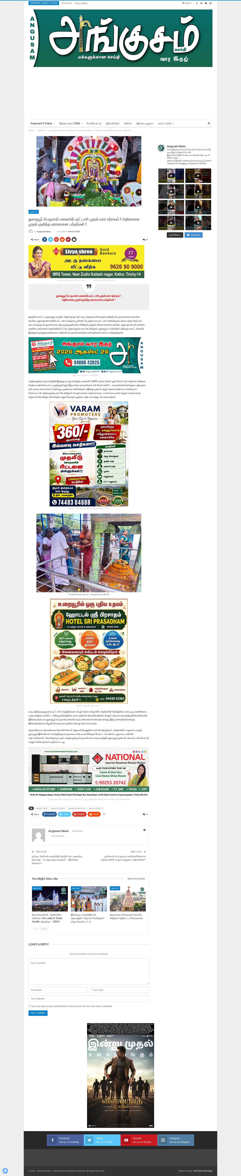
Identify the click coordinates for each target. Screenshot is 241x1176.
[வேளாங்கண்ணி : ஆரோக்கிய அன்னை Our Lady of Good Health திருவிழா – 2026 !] (50, 898)
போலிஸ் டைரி (94, 123)
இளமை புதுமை (145, 123)
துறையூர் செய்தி (41, 808)
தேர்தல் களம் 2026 (69, 123)
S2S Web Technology (203, 1171)
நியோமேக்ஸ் (112, 123)
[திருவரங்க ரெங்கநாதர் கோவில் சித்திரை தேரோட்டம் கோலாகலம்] (128, 898)
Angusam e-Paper (41, 123)
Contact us (66, 3)
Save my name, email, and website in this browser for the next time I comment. (71, 1006)
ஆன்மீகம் (34, 212)
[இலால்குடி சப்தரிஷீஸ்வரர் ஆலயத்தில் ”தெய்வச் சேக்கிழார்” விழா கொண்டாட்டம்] (89, 898)
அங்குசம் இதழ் (81, 3)
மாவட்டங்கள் (165, 123)
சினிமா (128, 123)
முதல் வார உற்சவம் (95, 808)
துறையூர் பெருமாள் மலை (77, 808)
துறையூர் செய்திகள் (58, 808)
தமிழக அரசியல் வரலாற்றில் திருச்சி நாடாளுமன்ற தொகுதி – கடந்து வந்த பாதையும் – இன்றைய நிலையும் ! (57, 860)
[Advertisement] (120, 91)
